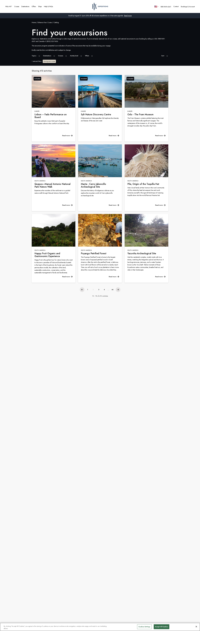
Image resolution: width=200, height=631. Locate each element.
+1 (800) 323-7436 (51, 41)
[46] (118, 289)
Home (34, 22)
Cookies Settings (144, 627)
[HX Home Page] (100, 6)
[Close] (196, 626)
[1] (82, 289)
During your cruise (49, 61)
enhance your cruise (45, 22)
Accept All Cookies (161, 627)
